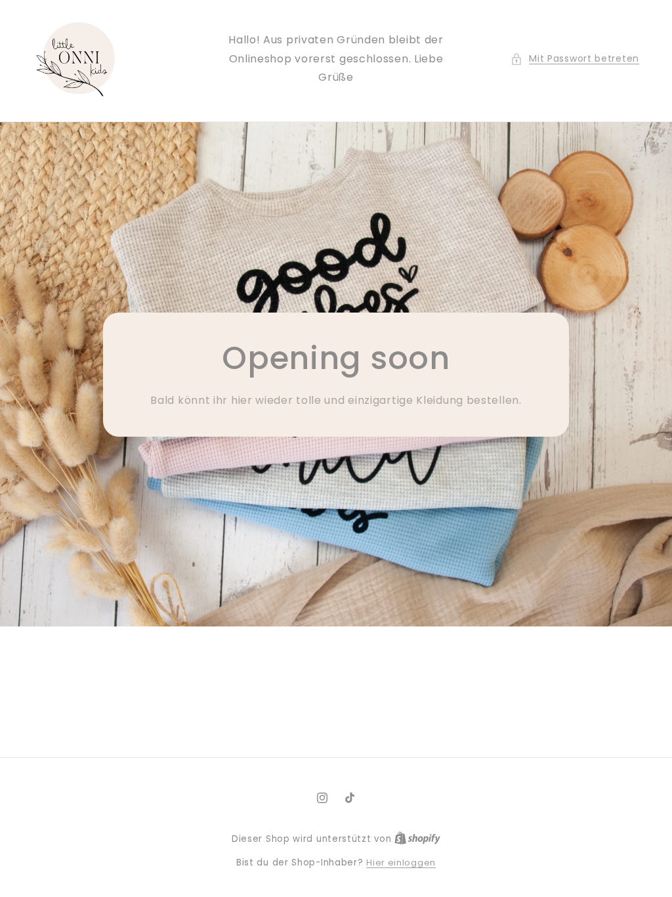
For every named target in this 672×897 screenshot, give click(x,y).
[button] (575, 59)
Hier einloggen (401, 862)
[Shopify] (417, 839)
